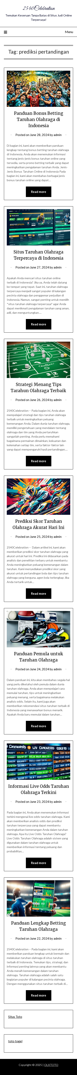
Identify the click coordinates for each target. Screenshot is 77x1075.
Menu (69, 32)
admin (58, 135)
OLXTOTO (51, 1065)
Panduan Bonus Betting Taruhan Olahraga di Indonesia (38, 119)
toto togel (15, 1041)
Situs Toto (15, 1017)
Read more (38, 192)
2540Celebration (39, 8)
